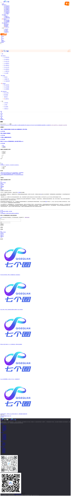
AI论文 (30, 125)
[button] (3, 56)
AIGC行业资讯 (3, 182)
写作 (1, 125)
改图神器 (39, 125)
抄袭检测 (2, 186)
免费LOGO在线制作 (46, 125)
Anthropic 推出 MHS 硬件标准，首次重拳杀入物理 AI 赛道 (10, 173)
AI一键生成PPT (60, 125)
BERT (1, 183)
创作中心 (3, 41)
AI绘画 (27, 125)
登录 (1, 111)
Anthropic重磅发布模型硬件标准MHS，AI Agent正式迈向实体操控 (11, 174)
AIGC (9, 125)
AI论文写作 (65, 125)
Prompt (6, 125)
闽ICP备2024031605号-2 (18, 494)
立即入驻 (1, 189)
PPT (34, 125)
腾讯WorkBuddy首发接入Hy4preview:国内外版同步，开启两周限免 (11, 172)
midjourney (3, 125)
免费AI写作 (24, 125)
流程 (1, 187)
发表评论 (2, 224)
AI (1, 181)
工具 (1, 185)
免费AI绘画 (20, 125)
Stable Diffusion (12, 125)
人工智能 (2, 184)
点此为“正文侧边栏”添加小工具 (5, 415)
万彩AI (32, 125)
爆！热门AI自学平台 (53, 125)
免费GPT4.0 (17, 125)
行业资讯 (3, 146)
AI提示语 (36, 125)
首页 (3, 145)
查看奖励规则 (27, 217)
